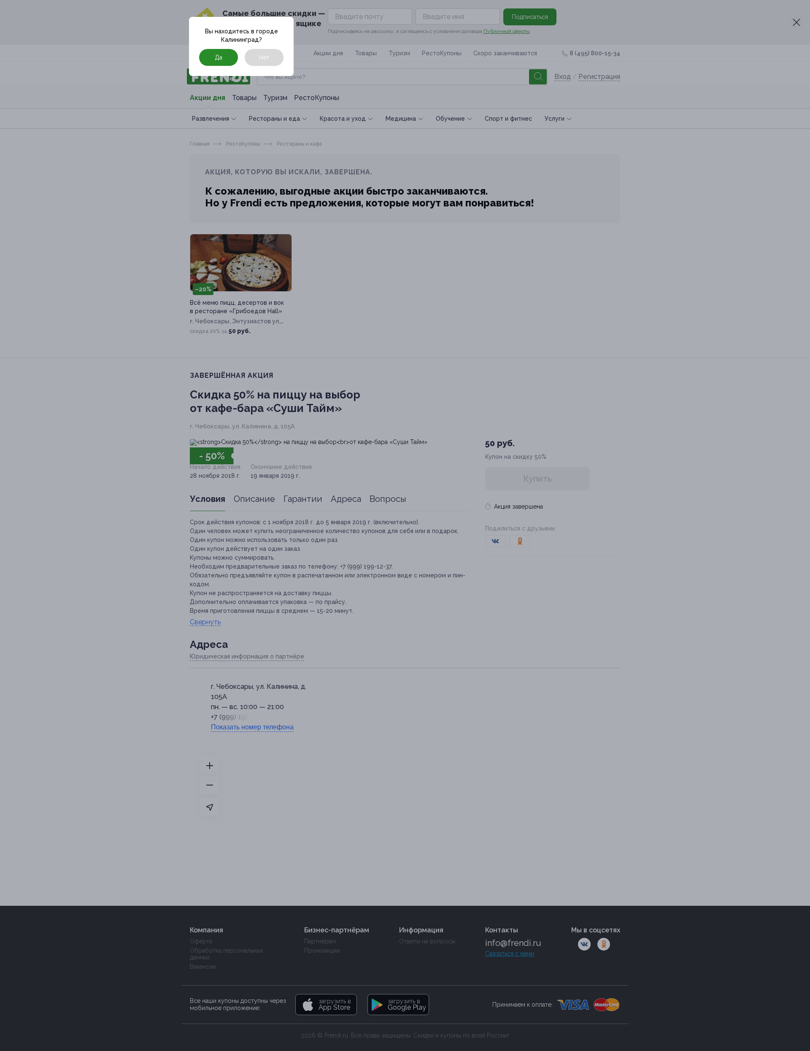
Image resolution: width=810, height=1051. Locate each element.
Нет (264, 57)
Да (218, 57)
